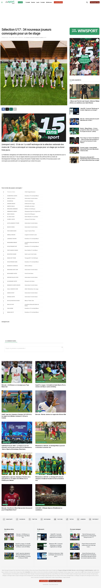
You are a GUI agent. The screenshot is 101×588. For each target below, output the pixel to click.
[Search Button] (87, 2)
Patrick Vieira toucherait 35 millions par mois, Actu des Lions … (89, 545)
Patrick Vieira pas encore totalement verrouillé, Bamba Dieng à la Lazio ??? (88, 536)
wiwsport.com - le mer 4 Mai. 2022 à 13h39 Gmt (12, 37)
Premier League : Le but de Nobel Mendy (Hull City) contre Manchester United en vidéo (89, 149)
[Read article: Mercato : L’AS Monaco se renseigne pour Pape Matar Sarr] (17, 372)
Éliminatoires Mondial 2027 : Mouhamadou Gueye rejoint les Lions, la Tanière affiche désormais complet (89, 159)
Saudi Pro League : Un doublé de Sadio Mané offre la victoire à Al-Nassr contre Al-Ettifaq (23, 545)
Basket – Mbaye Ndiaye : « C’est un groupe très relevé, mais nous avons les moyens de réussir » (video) (89, 130)
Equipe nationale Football (32, 37)
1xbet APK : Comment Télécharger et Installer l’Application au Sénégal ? (55, 536)
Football (28, 2)
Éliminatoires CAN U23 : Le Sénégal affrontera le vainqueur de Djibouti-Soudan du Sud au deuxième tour (49, 478)
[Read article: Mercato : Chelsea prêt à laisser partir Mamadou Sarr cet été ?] (74, 121)
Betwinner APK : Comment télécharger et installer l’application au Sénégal (55, 545)
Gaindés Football (41, 442)
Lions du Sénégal (80, 570)
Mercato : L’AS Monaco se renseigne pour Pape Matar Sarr (23, 536)
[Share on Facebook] (3, 109)
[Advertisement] (50, 15)
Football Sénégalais (89, 570)
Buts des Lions (41, 381)
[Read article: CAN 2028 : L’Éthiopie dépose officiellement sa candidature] (50, 495)
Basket (33, 2)
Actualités (27, 572)
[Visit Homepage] (10, 2)
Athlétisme (49, 2)
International (40, 504)
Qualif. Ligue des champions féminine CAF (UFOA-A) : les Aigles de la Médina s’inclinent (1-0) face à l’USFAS (17, 416)
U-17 (45, 37)
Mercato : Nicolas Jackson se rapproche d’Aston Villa (50, 414)
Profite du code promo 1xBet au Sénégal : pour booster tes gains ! (55, 555)
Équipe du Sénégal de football (64, 570)
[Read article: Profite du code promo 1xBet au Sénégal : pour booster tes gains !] (42, 556)
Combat (42, 2)
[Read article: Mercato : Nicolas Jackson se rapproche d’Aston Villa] (50, 401)
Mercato (5, 381)
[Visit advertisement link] (34, 127)
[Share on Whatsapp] (11, 109)
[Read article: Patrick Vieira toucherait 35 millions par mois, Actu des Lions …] (75, 546)
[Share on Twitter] (7, 109)
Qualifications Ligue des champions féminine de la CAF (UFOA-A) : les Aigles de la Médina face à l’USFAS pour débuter (16, 478)
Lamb (37, 2)
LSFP (82, 572)
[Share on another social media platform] (15, 109)
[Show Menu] (2, 2)
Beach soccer (6, 442)
